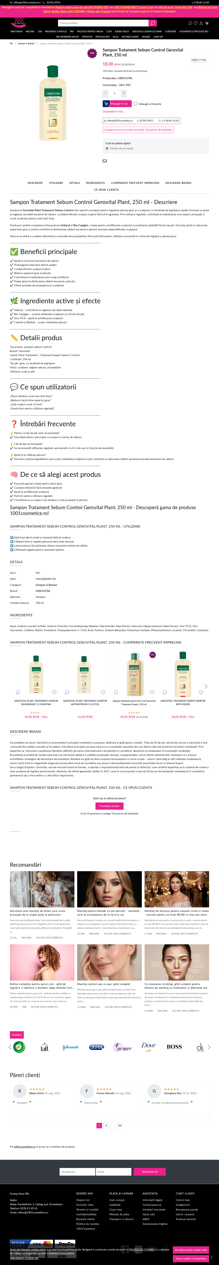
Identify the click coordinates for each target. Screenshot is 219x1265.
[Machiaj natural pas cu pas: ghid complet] (109, 962)
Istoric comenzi (185, 1214)
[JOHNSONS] (71, 1053)
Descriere (35, 183)
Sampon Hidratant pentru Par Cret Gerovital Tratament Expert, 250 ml (134, 703)
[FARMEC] (122, 1053)
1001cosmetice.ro (24, 1146)
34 (119, 1125)
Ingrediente (95, 183)
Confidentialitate (86, 1214)
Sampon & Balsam (26, 44)
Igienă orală (122, 32)
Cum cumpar (117, 1200)
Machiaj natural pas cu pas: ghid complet (103, 984)
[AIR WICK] (19, 1053)
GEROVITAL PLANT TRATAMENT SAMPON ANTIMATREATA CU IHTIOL (85, 703)
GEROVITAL (125, 78)
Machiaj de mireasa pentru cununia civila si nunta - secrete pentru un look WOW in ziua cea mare (177, 913)
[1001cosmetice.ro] (28, 23)
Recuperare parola (187, 1210)
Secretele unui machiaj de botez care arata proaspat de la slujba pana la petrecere (37, 913)
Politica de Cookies (87, 1224)
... (113, 1125)
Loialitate (115, 1205)
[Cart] (206, 23)
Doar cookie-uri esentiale (191, 1258)
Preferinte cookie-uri (24, 1258)
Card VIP (158, 37)
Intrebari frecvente (154, 1210)
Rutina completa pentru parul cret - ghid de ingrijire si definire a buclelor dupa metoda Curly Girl (42, 986)
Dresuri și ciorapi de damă (147, 32)
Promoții (87, 37)
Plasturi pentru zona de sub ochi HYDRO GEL (81, 7)
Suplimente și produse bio (193, 32)
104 (175, 7)
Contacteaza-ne (152, 1205)
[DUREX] (97, 1053)
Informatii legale (152, 1200)
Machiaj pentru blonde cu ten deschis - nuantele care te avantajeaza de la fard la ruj (108, 913)
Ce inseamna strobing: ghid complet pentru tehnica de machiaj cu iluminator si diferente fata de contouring (176, 986)
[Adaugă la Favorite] (54, 692)
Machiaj (30, 32)
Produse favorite (186, 1219)
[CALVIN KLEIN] (200, 1053)
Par (24, 1007)
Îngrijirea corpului (56, 32)
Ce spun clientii (106, 190)
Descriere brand (178, 183)
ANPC (146, 1219)
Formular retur (85, 1205)
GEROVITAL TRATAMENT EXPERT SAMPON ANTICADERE (182, 703)
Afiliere (146, 37)
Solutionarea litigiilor (155, 1224)
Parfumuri (16, 32)
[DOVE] (148, 1053)
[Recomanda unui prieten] (105, 161)
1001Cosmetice (85, 1229)
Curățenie (170, 32)
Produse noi (102, 37)
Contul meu (183, 1200)
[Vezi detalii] (18, 692)
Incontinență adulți (67, 37)
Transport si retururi (122, 1219)
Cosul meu (116, 1210)
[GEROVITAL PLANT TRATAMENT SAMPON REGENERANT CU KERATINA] (36, 674)
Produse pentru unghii (90, 32)
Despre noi (82, 1200)
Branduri (17, 1035)
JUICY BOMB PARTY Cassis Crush (133, 7)
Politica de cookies (141, 1249)
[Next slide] (206, 686)
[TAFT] (45, 1053)
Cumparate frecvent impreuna (135, 183)
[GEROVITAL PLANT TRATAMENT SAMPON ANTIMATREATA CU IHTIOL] (85, 674)
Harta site (149, 1214)
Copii (109, 32)
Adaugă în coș (119, 103)
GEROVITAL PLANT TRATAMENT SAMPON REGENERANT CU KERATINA (36, 703)
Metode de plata (119, 1214)
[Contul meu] (201, 23)
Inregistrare (183, 1205)
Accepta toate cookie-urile (191, 1250)
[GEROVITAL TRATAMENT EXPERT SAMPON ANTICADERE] (183, 674)
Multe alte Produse (99, 11)
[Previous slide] (10, 1047)
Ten (40, 32)
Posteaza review (109, 806)
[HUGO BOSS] (174, 1053)
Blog (116, 37)
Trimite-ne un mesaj (121, 148)
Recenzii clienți (130, 37)
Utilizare (56, 183)
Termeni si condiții (87, 1210)
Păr (72, 32)
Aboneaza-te (149, 1171)
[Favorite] (195, 23)
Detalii (74, 183)
